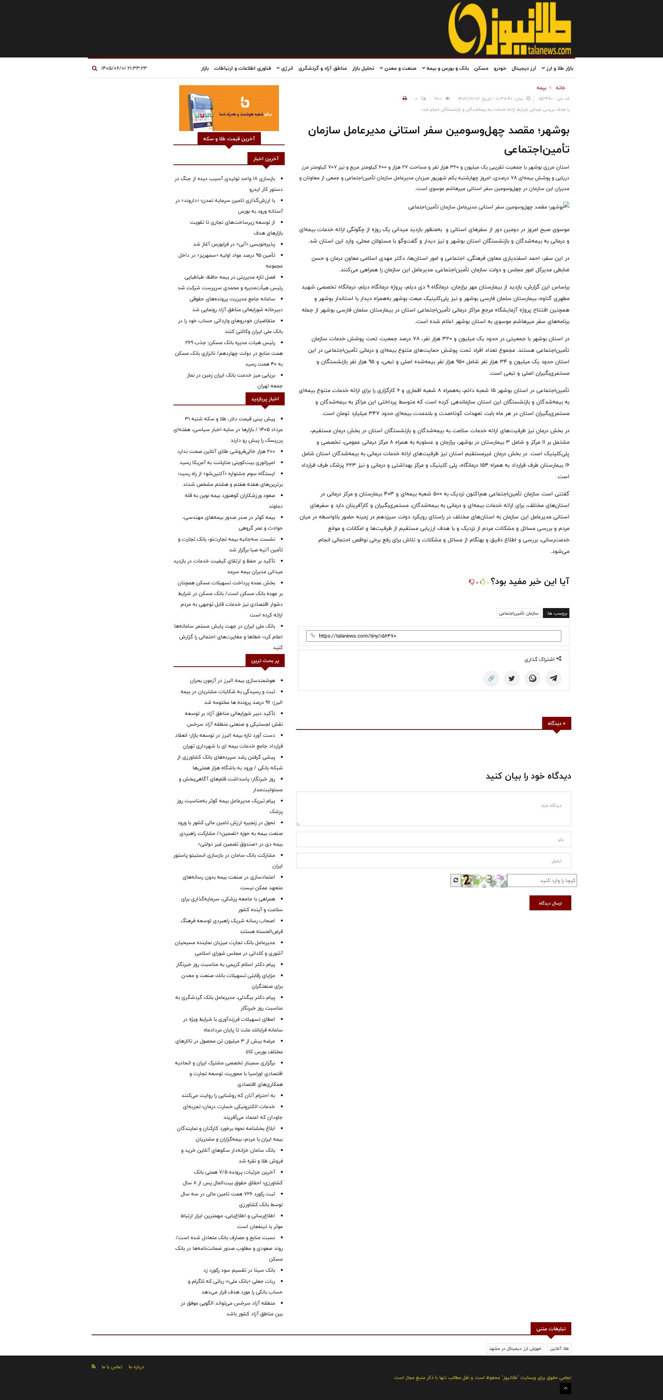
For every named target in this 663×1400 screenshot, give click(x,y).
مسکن (481, 68)
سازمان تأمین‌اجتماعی (518, 613)
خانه (561, 87)
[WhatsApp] (532, 678)
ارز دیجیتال (524, 68)
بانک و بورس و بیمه (447, 68)
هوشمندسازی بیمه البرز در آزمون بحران (232, 680)
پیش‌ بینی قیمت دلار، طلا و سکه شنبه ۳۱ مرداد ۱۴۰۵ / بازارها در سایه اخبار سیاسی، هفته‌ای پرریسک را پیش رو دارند (228, 429)
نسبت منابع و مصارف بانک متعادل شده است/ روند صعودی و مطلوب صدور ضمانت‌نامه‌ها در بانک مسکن (229, 1248)
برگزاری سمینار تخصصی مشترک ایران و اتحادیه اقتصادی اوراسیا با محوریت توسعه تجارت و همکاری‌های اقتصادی (229, 1073)
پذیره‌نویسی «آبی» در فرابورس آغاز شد (234, 244)
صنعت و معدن (399, 68)
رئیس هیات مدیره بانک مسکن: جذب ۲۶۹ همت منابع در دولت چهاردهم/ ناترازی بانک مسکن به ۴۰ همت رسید (229, 353)
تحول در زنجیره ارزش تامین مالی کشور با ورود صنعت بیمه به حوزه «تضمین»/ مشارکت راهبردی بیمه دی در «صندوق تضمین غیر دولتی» (230, 833)
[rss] (94, 1366)
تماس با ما (112, 1366)
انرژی (286, 68)
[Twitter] (512, 678)
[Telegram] (553, 678)
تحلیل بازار (363, 68)
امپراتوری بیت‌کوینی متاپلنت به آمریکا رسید (227, 462)
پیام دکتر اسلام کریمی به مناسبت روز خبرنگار (225, 964)
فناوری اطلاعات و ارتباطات (242, 68)
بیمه (541, 87)
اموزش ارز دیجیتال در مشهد (515, 1348)
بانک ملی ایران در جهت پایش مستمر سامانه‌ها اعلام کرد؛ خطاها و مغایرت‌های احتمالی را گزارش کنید (228, 636)
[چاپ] (404, 98)
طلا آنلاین (559, 1348)
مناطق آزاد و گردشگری (323, 68)
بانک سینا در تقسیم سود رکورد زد (239, 1270)
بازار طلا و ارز (559, 68)
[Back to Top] (565, 1388)
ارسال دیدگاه (550, 903)
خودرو (500, 68)
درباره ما (136, 1366)
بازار (205, 68)
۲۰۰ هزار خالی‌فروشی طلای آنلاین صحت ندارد (226, 451)
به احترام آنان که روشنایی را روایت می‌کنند (228, 1095)
